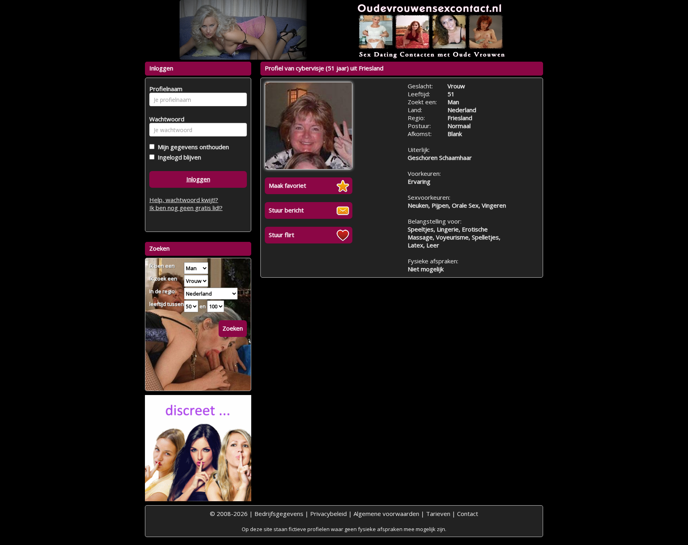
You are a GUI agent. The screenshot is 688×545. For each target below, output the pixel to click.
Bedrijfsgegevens (278, 514)
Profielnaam (164, 89)
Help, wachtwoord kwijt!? (183, 200)
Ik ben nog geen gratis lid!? (186, 208)
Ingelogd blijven (177, 157)
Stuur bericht (286, 210)
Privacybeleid (328, 514)
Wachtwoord (164, 119)
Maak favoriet (287, 185)
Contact (467, 514)
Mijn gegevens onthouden (191, 147)
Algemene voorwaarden (386, 514)
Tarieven (438, 514)
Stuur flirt (281, 235)
